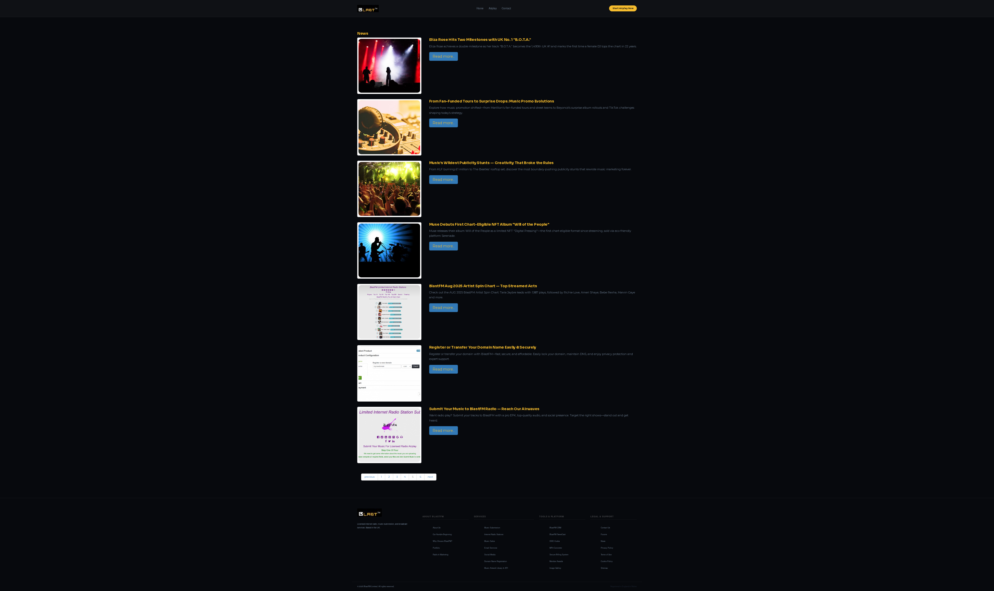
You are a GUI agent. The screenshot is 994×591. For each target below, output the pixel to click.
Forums (604, 534)
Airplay (493, 8)
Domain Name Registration (495, 561)
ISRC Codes (555, 541)
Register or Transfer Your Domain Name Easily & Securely (482, 347)
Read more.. (444, 56)
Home (480, 8)
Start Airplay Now (623, 8)
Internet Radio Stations (493, 534)
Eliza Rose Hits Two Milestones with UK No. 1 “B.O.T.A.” (480, 39)
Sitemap (604, 568)
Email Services (490, 547)
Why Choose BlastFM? (442, 541)
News (362, 33)
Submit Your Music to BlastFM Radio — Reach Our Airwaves (484, 409)
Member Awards (556, 561)
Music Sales (489, 541)
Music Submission (492, 527)
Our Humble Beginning (442, 534)
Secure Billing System (559, 554)
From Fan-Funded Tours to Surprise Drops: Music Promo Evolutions (491, 101)
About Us (437, 527)
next (430, 476)
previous (369, 476)
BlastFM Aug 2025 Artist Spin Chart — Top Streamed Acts (483, 286)
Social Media (489, 554)
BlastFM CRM (555, 527)
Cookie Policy (607, 561)
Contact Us (605, 527)
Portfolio (436, 547)
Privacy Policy (607, 547)
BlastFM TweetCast (558, 534)
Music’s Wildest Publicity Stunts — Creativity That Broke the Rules (491, 162)
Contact (506, 8)
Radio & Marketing (440, 554)
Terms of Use (606, 554)
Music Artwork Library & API (496, 568)
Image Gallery (555, 568)
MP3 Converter (556, 547)
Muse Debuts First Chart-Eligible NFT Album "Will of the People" (489, 224)
